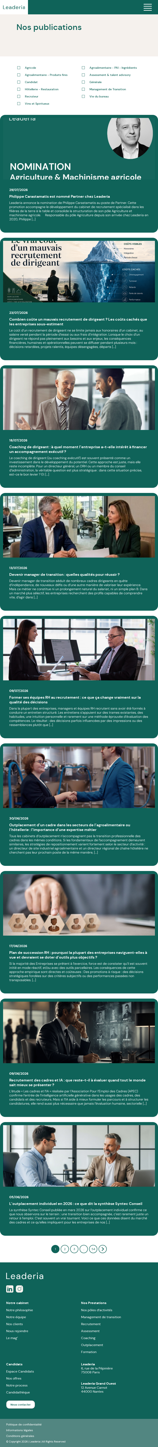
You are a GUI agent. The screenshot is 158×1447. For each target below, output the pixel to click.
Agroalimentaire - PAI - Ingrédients (113, 68)
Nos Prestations (93, 1303)
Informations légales (19, 1430)
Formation (88, 1352)
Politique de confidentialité (24, 1424)
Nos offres (13, 1378)
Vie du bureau (99, 96)
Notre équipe (16, 1317)
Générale (95, 82)
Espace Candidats (20, 1371)
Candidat (31, 82)
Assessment (90, 1331)
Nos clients (14, 1324)
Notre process (17, 1385)
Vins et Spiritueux (37, 103)
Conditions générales (20, 1436)
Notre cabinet (17, 1303)
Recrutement (91, 1324)
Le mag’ (12, 1338)
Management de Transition (107, 89)
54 (93, 1249)
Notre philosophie (19, 1310)
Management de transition (101, 1317)
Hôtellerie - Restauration (41, 89)
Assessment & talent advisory (110, 75)
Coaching (88, 1338)
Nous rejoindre (17, 1331)
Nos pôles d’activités (96, 1310)
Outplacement (92, 1345)
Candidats (14, 1364)
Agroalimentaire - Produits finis (46, 75)
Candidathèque (18, 1392)
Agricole (30, 68)
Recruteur (31, 96)
